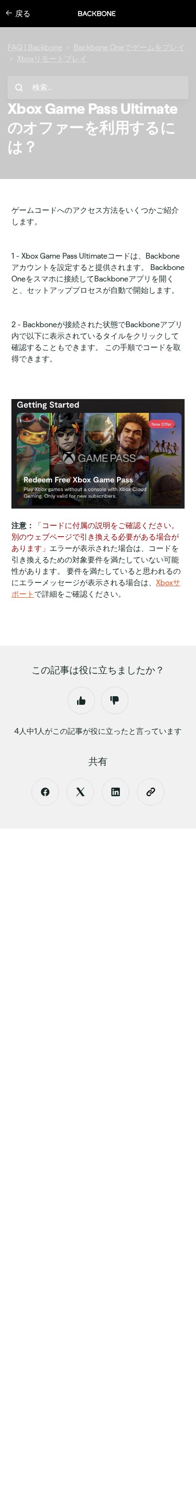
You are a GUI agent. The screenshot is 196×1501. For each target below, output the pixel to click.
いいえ (114, 700)
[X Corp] (80, 792)
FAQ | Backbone (35, 47)
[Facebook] (45, 792)
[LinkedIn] (115, 792)
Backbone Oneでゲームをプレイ (129, 47)
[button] (102, 13)
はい (81, 700)
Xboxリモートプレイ (52, 59)
